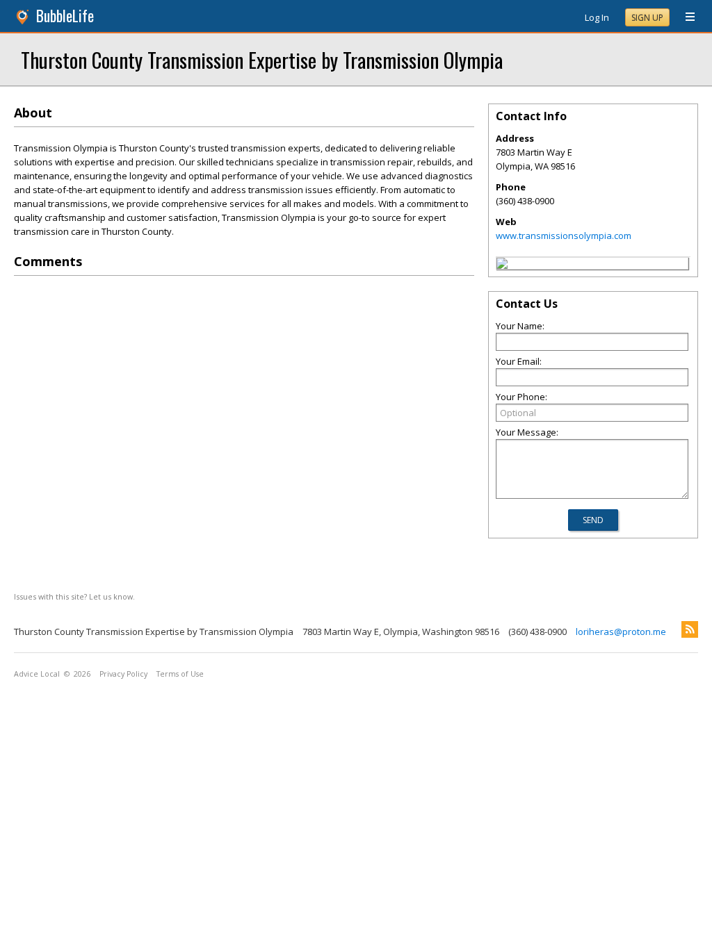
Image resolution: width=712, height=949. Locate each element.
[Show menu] (685, 17)
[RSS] (689, 629)
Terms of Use (180, 674)
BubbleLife (65, 15)
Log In (597, 17)
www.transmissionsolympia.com (563, 235)
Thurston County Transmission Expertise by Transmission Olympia (262, 59)
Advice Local (37, 674)
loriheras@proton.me (621, 631)
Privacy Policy (123, 674)
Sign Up (647, 18)
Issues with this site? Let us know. (74, 596)
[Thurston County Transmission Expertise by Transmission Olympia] (502, 265)
